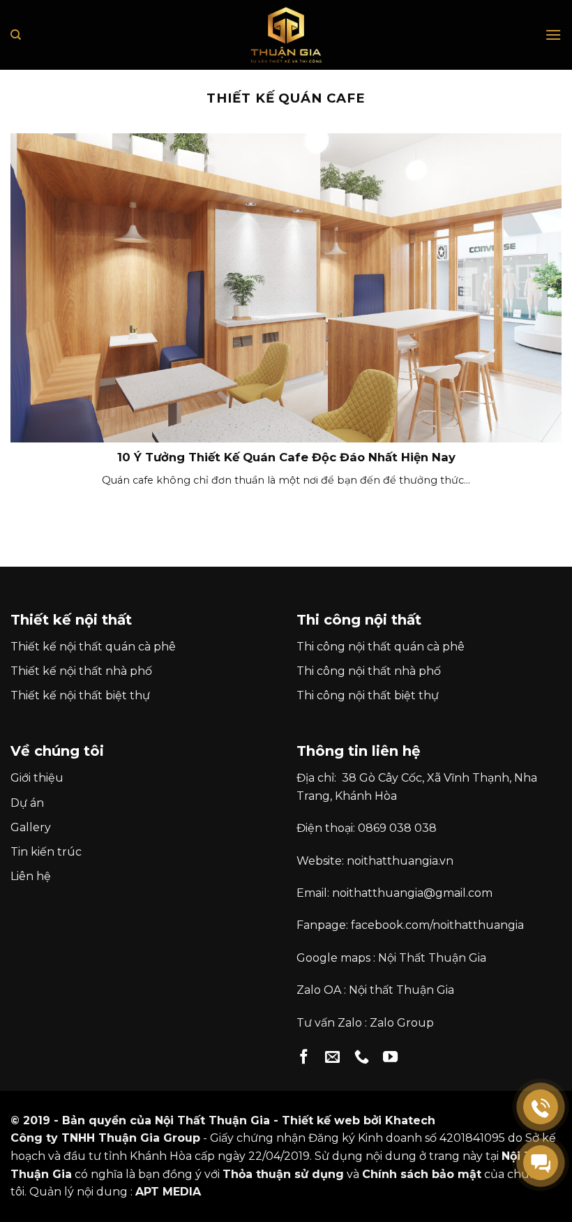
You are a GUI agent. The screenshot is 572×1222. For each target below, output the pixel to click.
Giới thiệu (36, 777)
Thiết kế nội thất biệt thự (80, 695)
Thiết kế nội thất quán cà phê (93, 646)
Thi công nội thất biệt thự (367, 695)
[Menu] (553, 34)
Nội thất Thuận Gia (401, 990)
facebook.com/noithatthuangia (437, 925)
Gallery (30, 827)
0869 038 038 (397, 828)
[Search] (15, 35)
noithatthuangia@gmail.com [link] (412, 893)
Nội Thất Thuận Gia (432, 957)
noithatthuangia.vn (400, 860)
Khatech (410, 1120)
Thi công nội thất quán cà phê (380, 646)
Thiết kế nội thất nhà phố (81, 671)
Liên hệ (30, 876)
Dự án (27, 803)
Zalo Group (402, 1022)
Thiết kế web (321, 1120)
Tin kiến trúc (46, 851)
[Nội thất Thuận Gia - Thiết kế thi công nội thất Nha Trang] (286, 35)
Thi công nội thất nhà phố (368, 671)
